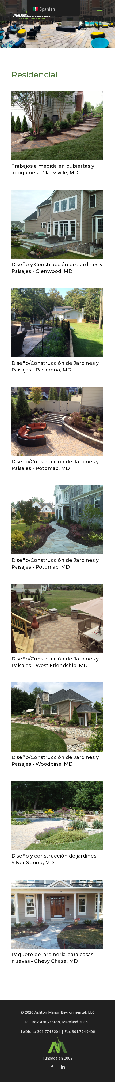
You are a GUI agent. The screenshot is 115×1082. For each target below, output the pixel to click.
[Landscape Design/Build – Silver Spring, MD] (57, 815)
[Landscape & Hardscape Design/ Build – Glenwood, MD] (57, 224)
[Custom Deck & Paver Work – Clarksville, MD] (57, 125)
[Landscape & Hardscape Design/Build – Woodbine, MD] (57, 717)
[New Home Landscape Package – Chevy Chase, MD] (57, 914)
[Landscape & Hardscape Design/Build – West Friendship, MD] (57, 618)
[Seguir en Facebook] (52, 1067)
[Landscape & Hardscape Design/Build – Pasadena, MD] (57, 322)
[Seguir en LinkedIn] (63, 1067)
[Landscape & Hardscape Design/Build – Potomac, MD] (57, 421)
